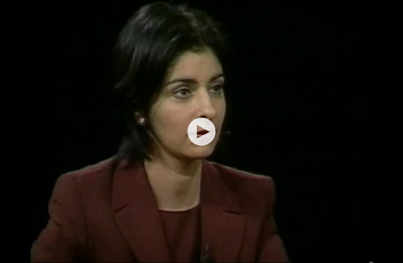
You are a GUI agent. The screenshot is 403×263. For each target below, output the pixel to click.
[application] (201, 131)
